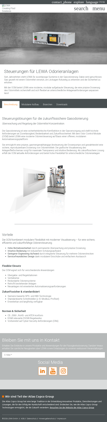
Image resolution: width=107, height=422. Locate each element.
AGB (22, 419)
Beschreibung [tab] (10, 104)
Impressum (61, 419)
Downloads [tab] (61, 104)
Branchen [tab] (47, 104)
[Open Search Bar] (81, 8)
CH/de (95, 2)
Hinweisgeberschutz (47, 419)
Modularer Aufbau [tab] (30, 104)
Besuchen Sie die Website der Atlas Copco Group (72, 407)
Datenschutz (32, 419)
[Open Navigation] (99, 8)
